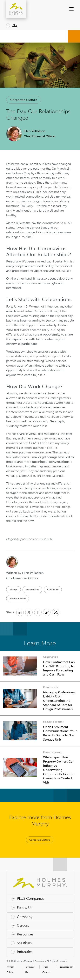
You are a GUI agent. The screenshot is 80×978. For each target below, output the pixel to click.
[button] (70, 9)
